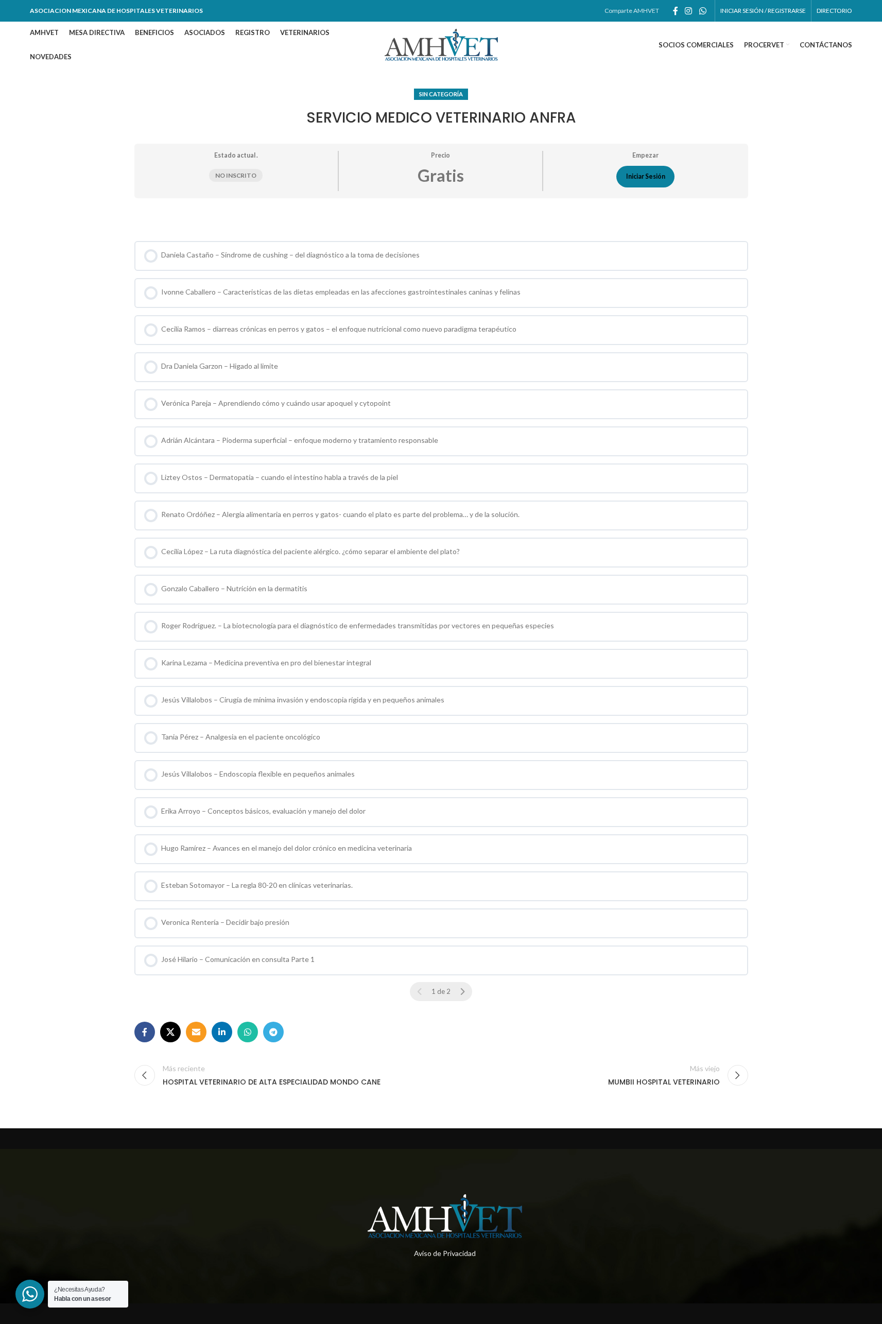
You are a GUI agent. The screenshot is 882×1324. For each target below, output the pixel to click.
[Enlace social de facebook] (675, 11)
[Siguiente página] (462, 992)
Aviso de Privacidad (445, 1253)
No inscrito (235, 175)
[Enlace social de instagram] (689, 11)
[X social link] (170, 1032)
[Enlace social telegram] (273, 1032)
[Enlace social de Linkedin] (222, 1032)
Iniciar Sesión (645, 176)
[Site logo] (441, 44)
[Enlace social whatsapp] (703, 11)
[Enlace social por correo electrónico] (196, 1032)
